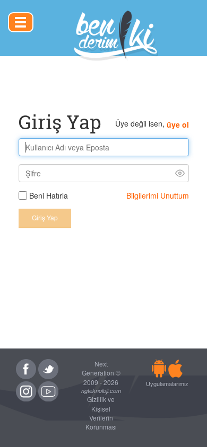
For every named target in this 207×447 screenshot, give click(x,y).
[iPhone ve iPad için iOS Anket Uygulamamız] (175, 368)
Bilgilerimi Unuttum (157, 195)
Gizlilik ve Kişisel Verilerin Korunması (101, 413)
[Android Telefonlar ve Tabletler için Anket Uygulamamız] (159, 368)
